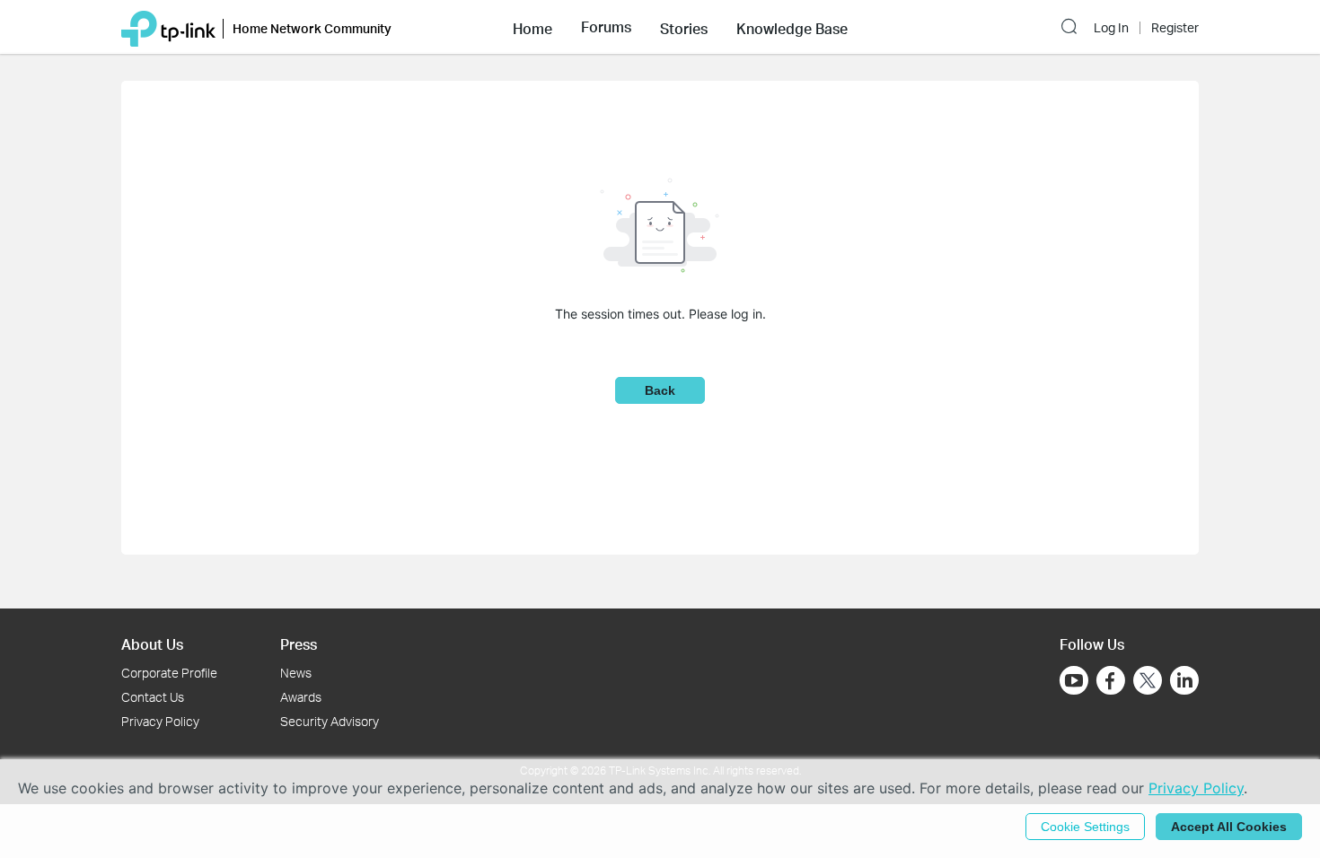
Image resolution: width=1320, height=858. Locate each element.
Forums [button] (606, 27)
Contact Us (152, 697)
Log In (1111, 28)
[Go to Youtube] (1074, 680)
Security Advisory (329, 721)
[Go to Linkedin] (1184, 680)
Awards (300, 697)
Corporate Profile (169, 672)
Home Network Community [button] (312, 28)
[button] (532, 27)
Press (298, 644)
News (296, 672)
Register (1175, 28)
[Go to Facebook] (1110, 680)
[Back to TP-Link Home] (168, 27)
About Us (152, 644)
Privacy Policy (160, 721)
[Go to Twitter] (1147, 682)
